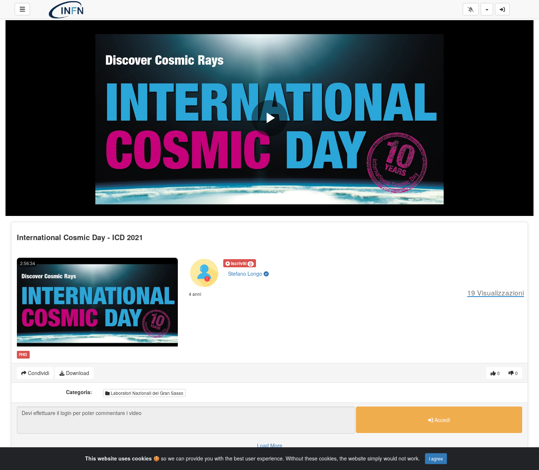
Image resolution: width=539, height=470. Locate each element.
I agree (436, 458)
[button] (239, 263)
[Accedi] (502, 9)
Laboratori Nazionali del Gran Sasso (146, 393)
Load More (269, 445)
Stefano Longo (246, 273)
